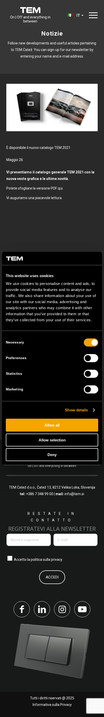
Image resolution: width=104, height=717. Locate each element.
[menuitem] (62, 15)
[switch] (91, 358)
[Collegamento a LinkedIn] (42, 609)
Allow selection (52, 440)
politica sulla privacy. (47, 559)
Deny (52, 455)
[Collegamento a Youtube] (82, 609)
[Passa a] (62, 15)
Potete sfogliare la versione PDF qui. (35, 188)
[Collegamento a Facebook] (22, 609)
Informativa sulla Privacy (52, 705)
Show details (76, 410)
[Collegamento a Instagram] (62, 609)
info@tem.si (74, 494)
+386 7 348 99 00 (39, 494)
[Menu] (92, 15)
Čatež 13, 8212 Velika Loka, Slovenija (66, 487)
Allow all (52, 425)
